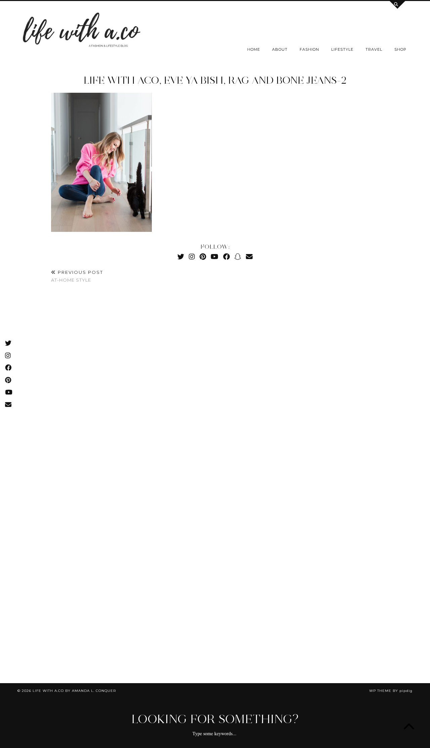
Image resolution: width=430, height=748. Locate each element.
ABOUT (280, 49)
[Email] (249, 256)
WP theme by (391, 691)
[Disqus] (215, 388)
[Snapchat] (237, 256)
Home (253, 49)
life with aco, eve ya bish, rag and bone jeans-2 (215, 80)
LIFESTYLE (342, 49)
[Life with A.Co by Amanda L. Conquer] (80, 32)
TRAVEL (374, 49)
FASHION (309, 49)
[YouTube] (214, 256)
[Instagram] (192, 256)
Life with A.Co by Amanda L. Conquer (74, 691)
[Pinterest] (203, 256)
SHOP (400, 49)
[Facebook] (226, 256)
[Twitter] (180, 256)
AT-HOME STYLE (77, 276)
